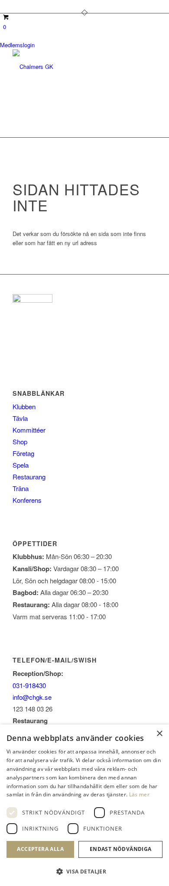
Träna (21, 488)
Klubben (24, 406)
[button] (84, 871)
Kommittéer (29, 429)
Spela (21, 464)
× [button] (159, 734)
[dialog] (84, 805)
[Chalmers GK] (70, 66)
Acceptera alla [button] (40, 849)
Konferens (27, 499)
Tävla (20, 418)
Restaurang (29, 476)
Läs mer (139, 794)
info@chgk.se (32, 697)
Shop (20, 441)
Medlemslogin (17, 45)
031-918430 (29, 685)
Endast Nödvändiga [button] (121, 849)
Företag (23, 453)
